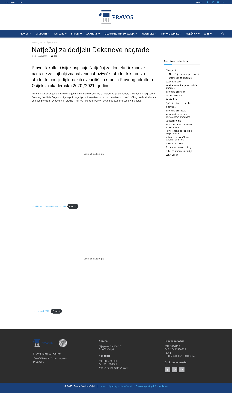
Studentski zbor (173, 81)
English (199, 2)
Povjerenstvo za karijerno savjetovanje (179, 132)
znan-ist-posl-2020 (40, 311)
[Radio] (223, 2)
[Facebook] (207, 2)
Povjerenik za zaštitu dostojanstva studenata (178, 115)
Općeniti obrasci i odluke (178, 103)
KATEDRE (59, 33)
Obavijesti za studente (180, 77)
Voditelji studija (173, 120)
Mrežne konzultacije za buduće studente (181, 86)
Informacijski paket (175, 91)
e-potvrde (171, 106)
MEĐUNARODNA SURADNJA (119, 33)
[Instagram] (212, 2)
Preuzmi (73, 206)
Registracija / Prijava (14, 2)
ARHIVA (208, 33)
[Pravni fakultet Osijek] (116, 17)
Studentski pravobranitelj (178, 147)
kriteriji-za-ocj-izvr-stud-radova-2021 (49, 206)
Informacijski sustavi (176, 110)
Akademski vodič (174, 95)
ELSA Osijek (172, 154)
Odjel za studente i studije (179, 150)
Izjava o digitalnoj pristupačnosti (115, 386)
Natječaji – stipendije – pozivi (184, 74)
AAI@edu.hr (172, 99)
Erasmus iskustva (174, 143)
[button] (222, 33)
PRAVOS (24, 33)
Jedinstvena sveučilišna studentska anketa (177, 138)
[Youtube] (218, 2)
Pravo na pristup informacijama (152, 386)
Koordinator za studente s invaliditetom (179, 125)
